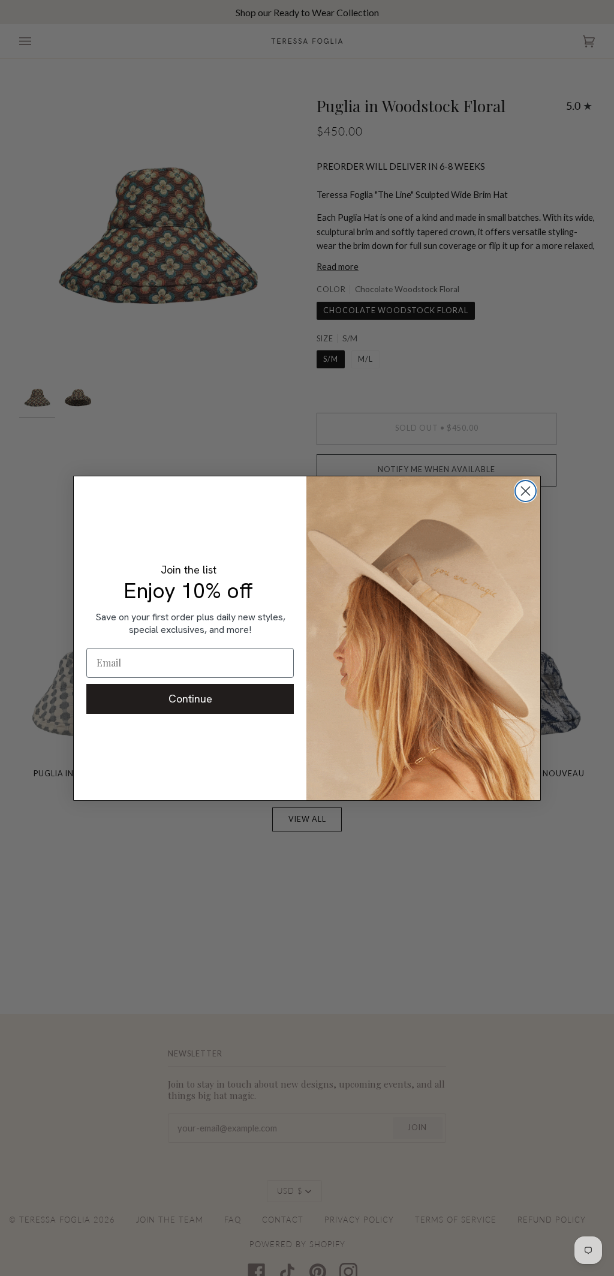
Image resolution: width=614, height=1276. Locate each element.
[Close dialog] (525, 491)
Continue (190, 698)
